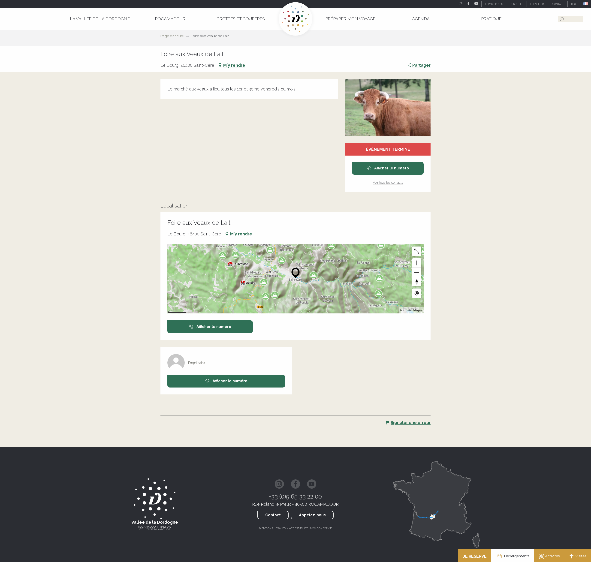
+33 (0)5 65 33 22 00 (295, 496)
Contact (273, 515)
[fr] (586, 4)
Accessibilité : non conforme (310, 528)
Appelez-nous (312, 515)
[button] (586, 4)
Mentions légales (272, 528)
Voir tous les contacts (388, 182)
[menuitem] (100, 19)
